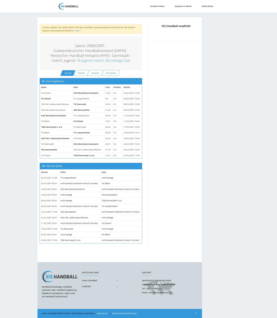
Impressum (102, 313)
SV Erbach (106, 223)
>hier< (77, 30)
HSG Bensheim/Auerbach (72, 189)
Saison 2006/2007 (89, 45)
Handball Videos (157, 6)
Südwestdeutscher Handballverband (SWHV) (90, 50)
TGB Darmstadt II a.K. (112, 200)
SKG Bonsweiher (110, 194)
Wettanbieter (208, 6)
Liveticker (86, 286)
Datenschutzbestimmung (124, 313)
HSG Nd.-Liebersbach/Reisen (74, 217)
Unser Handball (89, 280)
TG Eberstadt (66, 228)
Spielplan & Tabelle (183, 6)
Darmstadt (120, 55)
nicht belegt (107, 177)
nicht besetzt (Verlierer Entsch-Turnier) (79, 183)
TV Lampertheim (68, 177)
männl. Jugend (63, 60)
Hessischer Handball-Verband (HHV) (79, 55)
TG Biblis (106, 183)
